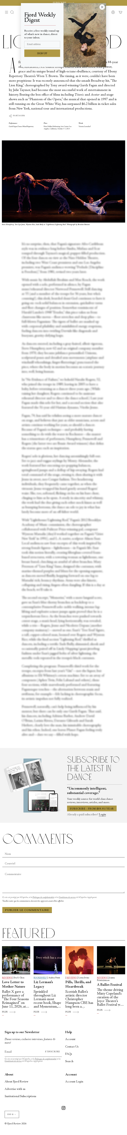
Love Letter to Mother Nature (13, 985)
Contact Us (72, 1046)
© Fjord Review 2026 (15, 1123)
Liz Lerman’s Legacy (43, 985)
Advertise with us (15, 1089)
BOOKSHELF (40, 978)
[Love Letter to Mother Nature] (16, 960)
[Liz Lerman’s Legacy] (48, 960)
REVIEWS (7, 978)
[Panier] (120, 12)
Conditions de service (67, 897)
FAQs (68, 1054)
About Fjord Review (16, 1081)
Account (70, 1039)
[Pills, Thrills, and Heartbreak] (79, 960)
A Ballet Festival (109, 985)
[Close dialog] (102, 7)
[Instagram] (63, 1108)
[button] (12, 12)
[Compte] (113, 12)
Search (69, 1061)
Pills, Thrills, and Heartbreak (78, 985)
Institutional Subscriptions (20, 1096)
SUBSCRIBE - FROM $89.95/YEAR (92, 809)
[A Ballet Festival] (111, 960)
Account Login (74, 1081)
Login (102, 814)
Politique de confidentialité (43, 897)
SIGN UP (42, 53)
